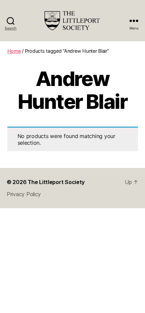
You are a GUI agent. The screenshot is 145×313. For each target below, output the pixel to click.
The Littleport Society (56, 182)
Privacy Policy (24, 194)
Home (14, 51)
